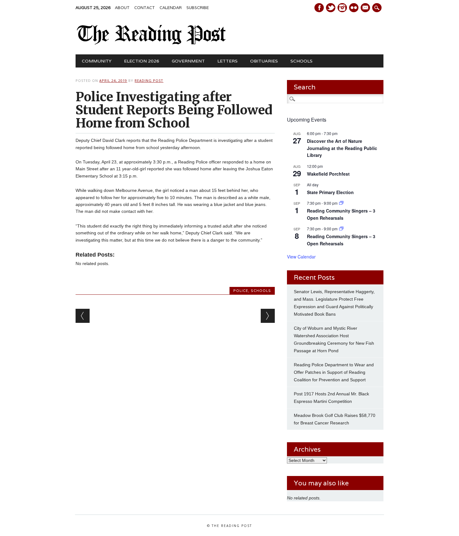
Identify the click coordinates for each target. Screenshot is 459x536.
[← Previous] (83, 316)
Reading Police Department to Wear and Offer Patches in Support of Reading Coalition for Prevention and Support (334, 372)
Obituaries (264, 61)
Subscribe (197, 7)
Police (240, 290)
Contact (144, 7)
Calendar (171, 7)
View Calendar (301, 256)
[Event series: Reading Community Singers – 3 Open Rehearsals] (341, 203)
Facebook (319, 7)
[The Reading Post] (151, 43)
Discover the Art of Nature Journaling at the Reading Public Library (342, 148)
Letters (227, 61)
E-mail (366, 8)
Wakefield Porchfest (328, 174)
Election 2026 (141, 61)
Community (96, 61)
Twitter (330, 7)
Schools (301, 61)
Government (188, 61)
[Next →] (268, 316)
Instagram (342, 7)
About (122, 7)
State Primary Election (330, 192)
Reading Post (149, 80)
